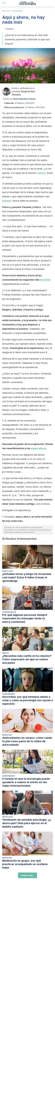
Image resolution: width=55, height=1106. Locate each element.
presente (44, 279)
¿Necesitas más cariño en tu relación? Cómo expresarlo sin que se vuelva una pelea (27, 659)
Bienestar (6, 11)
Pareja (5, 653)
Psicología (7, 571)
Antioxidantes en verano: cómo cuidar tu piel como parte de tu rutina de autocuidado (27, 741)
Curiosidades (8, 694)
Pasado (6, 200)
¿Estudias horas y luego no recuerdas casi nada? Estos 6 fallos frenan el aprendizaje (26, 577)
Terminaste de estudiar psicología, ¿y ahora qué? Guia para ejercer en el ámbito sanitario (26, 823)
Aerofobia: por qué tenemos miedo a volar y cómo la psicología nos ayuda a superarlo (27, 700)
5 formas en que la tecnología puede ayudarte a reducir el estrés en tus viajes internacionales (26, 782)
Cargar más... (27, 875)
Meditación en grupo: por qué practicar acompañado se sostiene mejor (25, 864)
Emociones (17, 11)
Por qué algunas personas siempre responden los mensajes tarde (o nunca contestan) (24, 618)
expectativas (38, 448)
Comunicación (9, 612)
